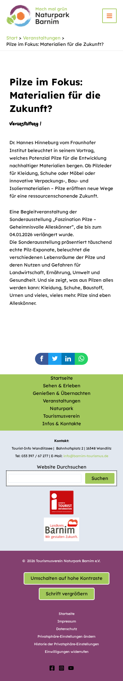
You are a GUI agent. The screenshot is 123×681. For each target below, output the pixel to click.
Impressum (66, 621)
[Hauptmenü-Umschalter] (109, 16)
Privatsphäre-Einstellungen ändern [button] (67, 636)
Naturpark (61, 408)
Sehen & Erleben (61, 386)
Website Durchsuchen (61, 467)
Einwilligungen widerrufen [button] (67, 651)
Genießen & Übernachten (62, 393)
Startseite (61, 378)
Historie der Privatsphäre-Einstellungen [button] (66, 644)
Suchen (99, 478)
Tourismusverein (61, 416)
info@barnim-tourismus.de (85, 456)
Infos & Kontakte (61, 423)
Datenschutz (66, 629)
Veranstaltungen (61, 401)
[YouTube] (71, 668)
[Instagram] (61, 668)
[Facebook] (52, 668)
